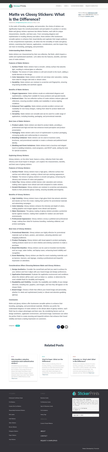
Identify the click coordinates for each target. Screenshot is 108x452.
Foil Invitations (44, 410)
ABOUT (43, 431)
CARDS (66, 6)
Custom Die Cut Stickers (15, 406)
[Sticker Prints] (17, 6)
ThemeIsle (96, 448)
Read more (14, 378)
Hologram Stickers (13, 431)
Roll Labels (11, 414)
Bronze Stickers (13, 427)
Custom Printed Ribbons (47, 423)
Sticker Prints (88, 415)
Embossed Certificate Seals (16, 398)
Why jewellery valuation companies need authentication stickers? (22, 361)
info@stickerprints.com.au (88, 409)
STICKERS (58, 6)
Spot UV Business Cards (47, 406)
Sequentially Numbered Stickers (17, 410)
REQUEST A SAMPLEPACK (49, 440)
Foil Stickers (12, 402)
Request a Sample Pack (92, 6)
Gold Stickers (12, 418)
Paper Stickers (12, 435)
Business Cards (44, 398)
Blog (18, 325)
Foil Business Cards (46, 402)
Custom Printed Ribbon (77, 6)
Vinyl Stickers (12, 439)
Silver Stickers (12, 422)
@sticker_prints (92, 408)
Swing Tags (43, 414)
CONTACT (44, 436)
